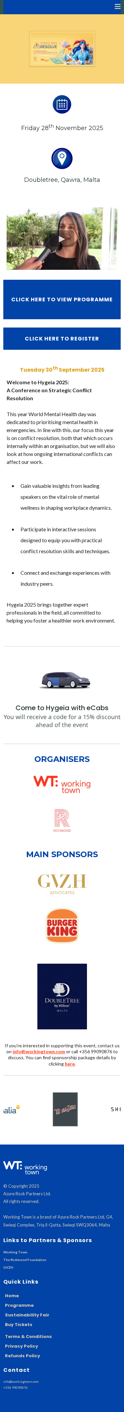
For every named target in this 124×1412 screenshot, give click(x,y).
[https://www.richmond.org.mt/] (62, 820)
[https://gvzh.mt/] (62, 883)
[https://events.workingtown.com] (62, 784)
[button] (118, 7)
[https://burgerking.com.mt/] (62, 926)
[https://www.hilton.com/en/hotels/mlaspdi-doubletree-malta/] (62, 996)
